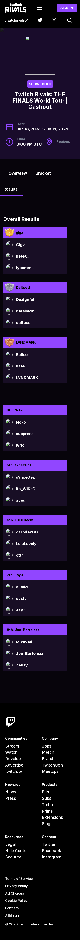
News (10, 792)
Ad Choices (14, 893)
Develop (13, 758)
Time (21, 139)
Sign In (66, 8)
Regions (63, 141)
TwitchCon (52, 765)
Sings (47, 823)
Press (10, 798)
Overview (18, 173)
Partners (12, 908)
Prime (47, 811)
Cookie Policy (16, 900)
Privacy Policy (16, 886)
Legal (10, 844)
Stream (12, 746)
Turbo (47, 804)
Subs (46, 798)
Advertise (14, 765)
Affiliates (12, 915)
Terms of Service (19, 878)
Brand (47, 758)
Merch (48, 752)
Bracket (43, 173)
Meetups (50, 771)
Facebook (51, 850)
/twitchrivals (15, 20)
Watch (11, 752)
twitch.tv (13, 771)
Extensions (52, 817)
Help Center (16, 850)
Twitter (48, 844)
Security (13, 857)
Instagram (51, 857)
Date (21, 124)
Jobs (46, 746)
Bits (45, 792)
